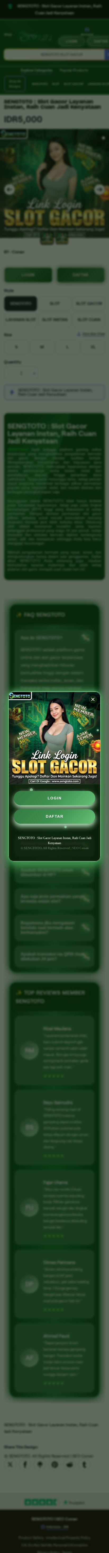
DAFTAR (54, 816)
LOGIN (55, 798)
